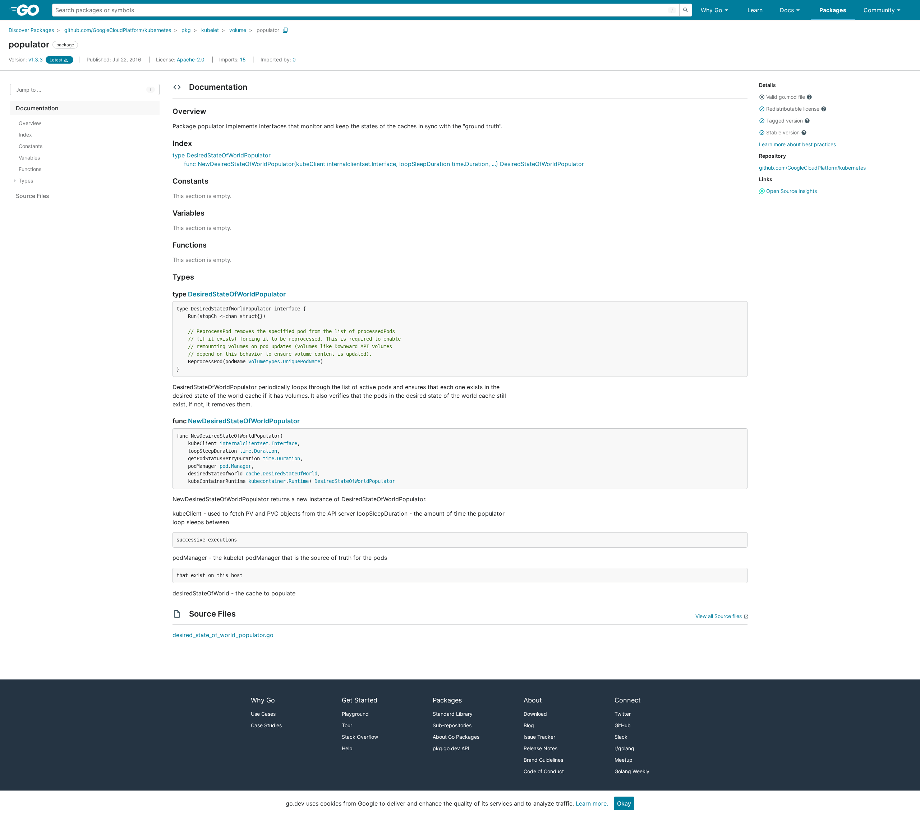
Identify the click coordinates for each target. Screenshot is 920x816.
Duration (265, 451)
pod (224, 466)
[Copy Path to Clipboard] (285, 30)
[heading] (30, 10)
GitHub (623, 725)
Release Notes (540, 748)
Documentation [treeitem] (37, 108)
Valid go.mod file (785, 97)
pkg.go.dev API (451, 748)
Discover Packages (31, 30)
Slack (621, 737)
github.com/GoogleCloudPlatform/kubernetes (117, 30)
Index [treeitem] (25, 135)
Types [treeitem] (26, 181)
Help (347, 748)
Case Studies (266, 725)
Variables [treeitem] (29, 158)
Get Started (359, 700)
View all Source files (718, 616)
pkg (186, 30)
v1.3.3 (26, 59)
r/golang (624, 748)
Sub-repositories (452, 725)
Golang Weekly (632, 771)
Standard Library (453, 714)
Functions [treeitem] (30, 169)
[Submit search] (685, 10)
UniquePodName (301, 361)
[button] (762, 97)
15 (233, 59)
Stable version (783, 132)
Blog (529, 725)
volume (237, 30)
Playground (355, 714)
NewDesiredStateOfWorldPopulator (244, 421)
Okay (624, 803)
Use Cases (263, 714)
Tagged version (784, 120)
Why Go (711, 10)
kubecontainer (267, 481)
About (533, 700)
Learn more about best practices (797, 144)
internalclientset (244, 443)
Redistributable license (793, 109)
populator (268, 30)
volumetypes (264, 361)
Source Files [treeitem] (32, 195)
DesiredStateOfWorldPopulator (237, 294)
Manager (241, 466)
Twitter (623, 714)
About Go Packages (456, 737)
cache (252, 473)
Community (879, 10)
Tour (347, 725)
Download (535, 714)
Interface (284, 443)
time (245, 451)
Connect (628, 700)
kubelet (210, 30)
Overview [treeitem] (30, 123)
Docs (787, 10)
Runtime (299, 481)
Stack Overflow (360, 737)
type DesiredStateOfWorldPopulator (221, 155)
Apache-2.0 (190, 59)
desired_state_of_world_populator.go (222, 634)
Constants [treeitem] (30, 146)
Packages (832, 10)
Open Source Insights (791, 191)
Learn (755, 10)
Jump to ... (28, 90)
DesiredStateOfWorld (290, 473)
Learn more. (592, 803)
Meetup (623, 760)
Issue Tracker (539, 737)
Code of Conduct (544, 771)
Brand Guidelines (543, 760)
